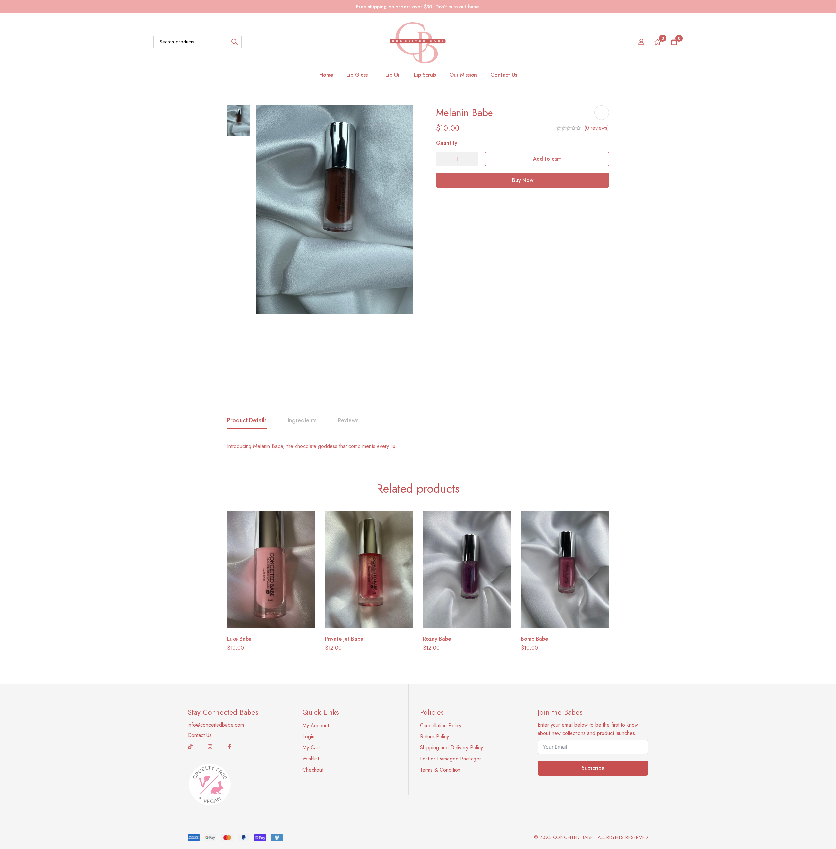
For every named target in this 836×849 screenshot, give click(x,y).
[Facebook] (229, 746)
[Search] (234, 42)
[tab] (247, 421)
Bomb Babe (534, 639)
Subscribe (593, 768)
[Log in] (641, 41)
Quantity (446, 143)
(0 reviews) (596, 128)
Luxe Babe (239, 639)
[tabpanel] (418, 446)
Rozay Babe (437, 639)
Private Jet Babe (344, 639)
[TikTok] (190, 746)
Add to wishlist (601, 112)
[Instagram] (210, 746)
